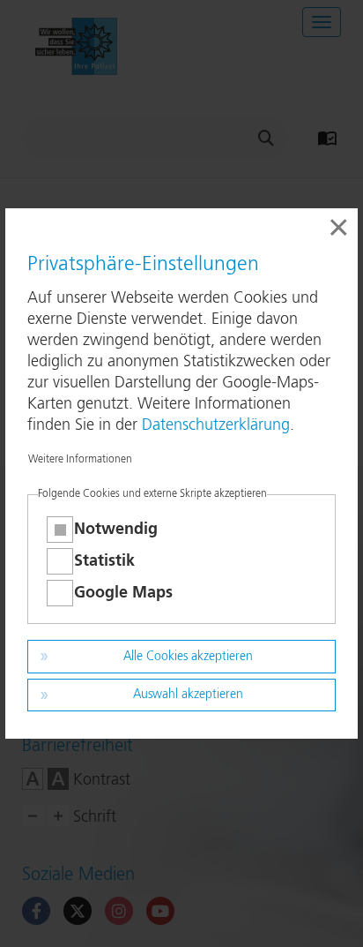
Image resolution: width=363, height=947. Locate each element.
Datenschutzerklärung (216, 425)
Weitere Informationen (80, 460)
